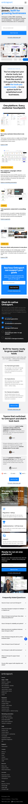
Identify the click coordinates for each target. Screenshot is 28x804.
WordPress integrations (7, 739)
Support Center (5, 767)
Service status (5, 759)
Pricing (3, 753)
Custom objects (5, 732)
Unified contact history (7, 691)
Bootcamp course (6, 774)
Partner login (4, 785)
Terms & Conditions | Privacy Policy (10, 799)
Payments (4, 697)
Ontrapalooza (5, 778)
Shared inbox (4, 746)
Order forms (4, 700)
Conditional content (6, 737)
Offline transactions (6, 701)
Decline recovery (5, 707)
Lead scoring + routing (7, 689)
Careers (3, 757)
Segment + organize (6, 682)
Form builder (4, 735)
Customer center (5, 709)
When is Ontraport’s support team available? (14, 656)
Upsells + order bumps (7, 705)
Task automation (5, 687)
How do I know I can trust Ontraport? (14, 603)
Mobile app (4, 693)
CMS (3, 726)
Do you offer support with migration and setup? (14, 664)
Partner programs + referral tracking (10, 710)
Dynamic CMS (5, 730)
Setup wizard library (6, 769)
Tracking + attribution (6, 723)
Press (3, 755)
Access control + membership (8, 734)
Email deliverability (6, 719)
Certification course (6, 776)
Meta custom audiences (7, 721)
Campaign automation (7, 716)
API (2, 741)
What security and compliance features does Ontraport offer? (14, 630)
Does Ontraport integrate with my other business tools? (14, 637)
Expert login (4, 787)
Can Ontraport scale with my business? (14, 650)
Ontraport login (5, 789)
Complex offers (5, 703)
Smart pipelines (5, 683)
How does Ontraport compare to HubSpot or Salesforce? (14, 609)
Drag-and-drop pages (6, 728)
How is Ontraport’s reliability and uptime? (14, 623)
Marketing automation (7, 714)
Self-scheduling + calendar (8, 685)
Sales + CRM (5, 680)
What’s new (4, 766)
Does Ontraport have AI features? (14, 644)
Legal (3, 760)
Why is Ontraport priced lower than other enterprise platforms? (14, 616)
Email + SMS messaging (7, 718)
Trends (3, 694)
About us (4, 751)
